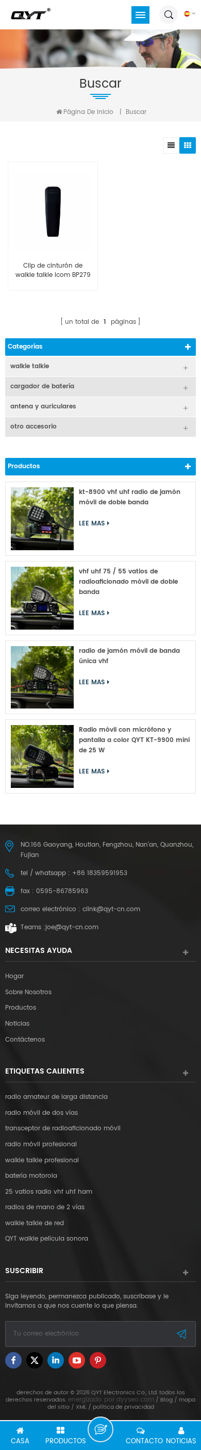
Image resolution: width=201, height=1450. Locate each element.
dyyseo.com (135, 1400)
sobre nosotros (28, 992)
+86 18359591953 (99, 873)
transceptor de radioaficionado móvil (63, 1128)
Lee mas (92, 524)
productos (20, 1008)
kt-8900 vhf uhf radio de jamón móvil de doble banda (129, 497)
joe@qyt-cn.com (71, 927)
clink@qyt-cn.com (111, 909)
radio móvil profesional (41, 1144)
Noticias (17, 1024)
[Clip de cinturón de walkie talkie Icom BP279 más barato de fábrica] (52, 211)
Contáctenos (25, 1040)
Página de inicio (88, 112)
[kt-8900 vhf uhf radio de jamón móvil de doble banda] (42, 518)
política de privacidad (123, 1407)
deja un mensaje (100, 1429)
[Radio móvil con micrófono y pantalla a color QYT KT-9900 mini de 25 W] (42, 756)
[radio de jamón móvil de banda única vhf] (42, 677)
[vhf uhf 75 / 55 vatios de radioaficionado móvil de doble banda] (42, 598)
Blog (166, 1400)
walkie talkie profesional (42, 1160)
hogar (14, 976)
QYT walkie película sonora (46, 1239)
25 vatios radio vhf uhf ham (48, 1192)
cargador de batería (42, 386)
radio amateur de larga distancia (56, 1097)
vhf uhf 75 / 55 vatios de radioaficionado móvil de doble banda (128, 582)
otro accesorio (33, 427)
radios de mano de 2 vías (45, 1207)
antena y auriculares (43, 406)
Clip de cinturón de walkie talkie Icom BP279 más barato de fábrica (53, 270)
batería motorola (31, 1176)
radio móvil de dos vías (41, 1113)
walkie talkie (29, 366)
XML (81, 1407)
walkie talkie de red (34, 1223)
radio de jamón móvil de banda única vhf (129, 656)
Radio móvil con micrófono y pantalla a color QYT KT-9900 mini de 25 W (134, 740)
